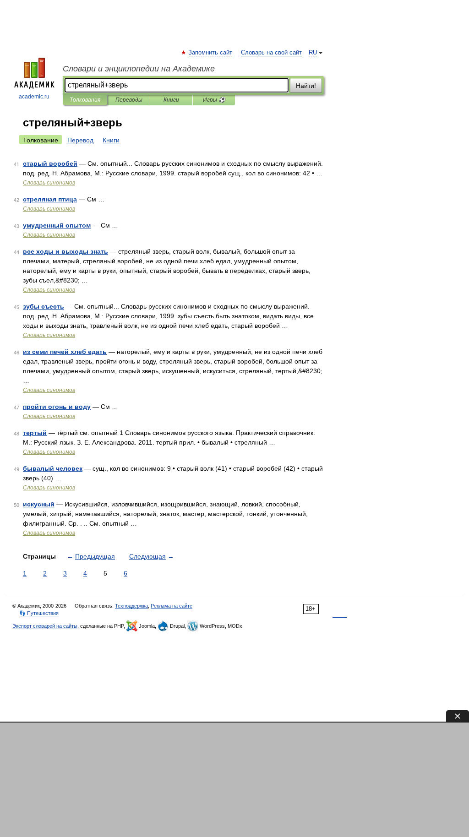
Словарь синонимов (49, 182)
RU (313, 52)
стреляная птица (50, 199)
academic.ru (34, 96)
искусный (39, 504)
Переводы (128, 100)
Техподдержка (131, 606)
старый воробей (50, 163)
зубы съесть (43, 306)
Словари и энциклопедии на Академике (139, 68)
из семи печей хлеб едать (65, 351)
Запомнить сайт (210, 52)
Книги (171, 100)
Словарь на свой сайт (271, 52)
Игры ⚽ (214, 100)
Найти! (306, 85)
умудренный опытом (57, 225)
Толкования (85, 100)
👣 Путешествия (39, 613)
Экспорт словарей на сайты (44, 626)
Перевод (80, 140)
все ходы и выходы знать (65, 251)
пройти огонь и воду (57, 406)
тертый (35, 432)
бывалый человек (52, 468)
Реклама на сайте (171, 606)
